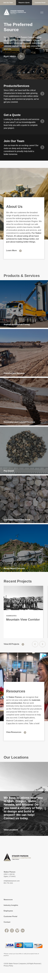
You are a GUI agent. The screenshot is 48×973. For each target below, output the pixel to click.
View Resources (13, 732)
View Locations (11, 830)
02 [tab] (24, 73)
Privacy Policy (8, 966)
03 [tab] (28, 73)
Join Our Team (8, 2)
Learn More (11, 250)
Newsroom (8, 900)
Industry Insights (11, 905)
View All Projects (11, 644)
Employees (8, 911)
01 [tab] (20, 73)
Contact (7, 922)
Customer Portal (40, 2)
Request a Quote (24, 2)
